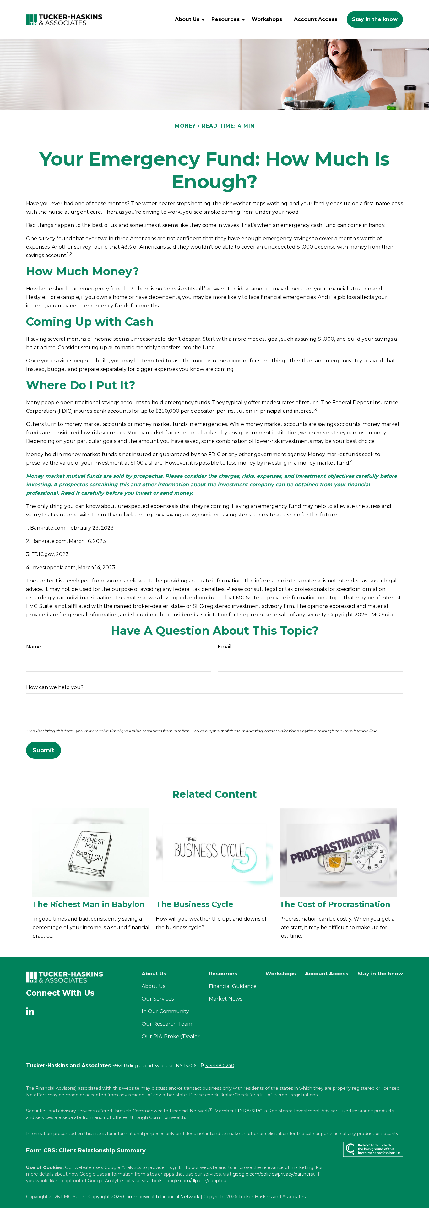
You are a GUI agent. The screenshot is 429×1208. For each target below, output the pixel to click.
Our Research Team (167, 1024)
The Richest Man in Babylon (88, 904)
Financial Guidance (233, 986)
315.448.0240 (219, 1065)
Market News (225, 999)
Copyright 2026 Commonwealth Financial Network (143, 1197)
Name (33, 647)
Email (224, 647)
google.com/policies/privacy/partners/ (273, 1174)
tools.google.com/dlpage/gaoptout (190, 1180)
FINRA (242, 1111)
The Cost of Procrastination (335, 904)
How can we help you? (55, 687)
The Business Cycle (194, 904)
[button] (187, 19)
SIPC (256, 1111)
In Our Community (165, 1011)
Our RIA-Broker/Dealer (171, 1037)
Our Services (158, 999)
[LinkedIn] (32, 1011)
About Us (153, 986)
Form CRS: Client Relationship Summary (86, 1150)
